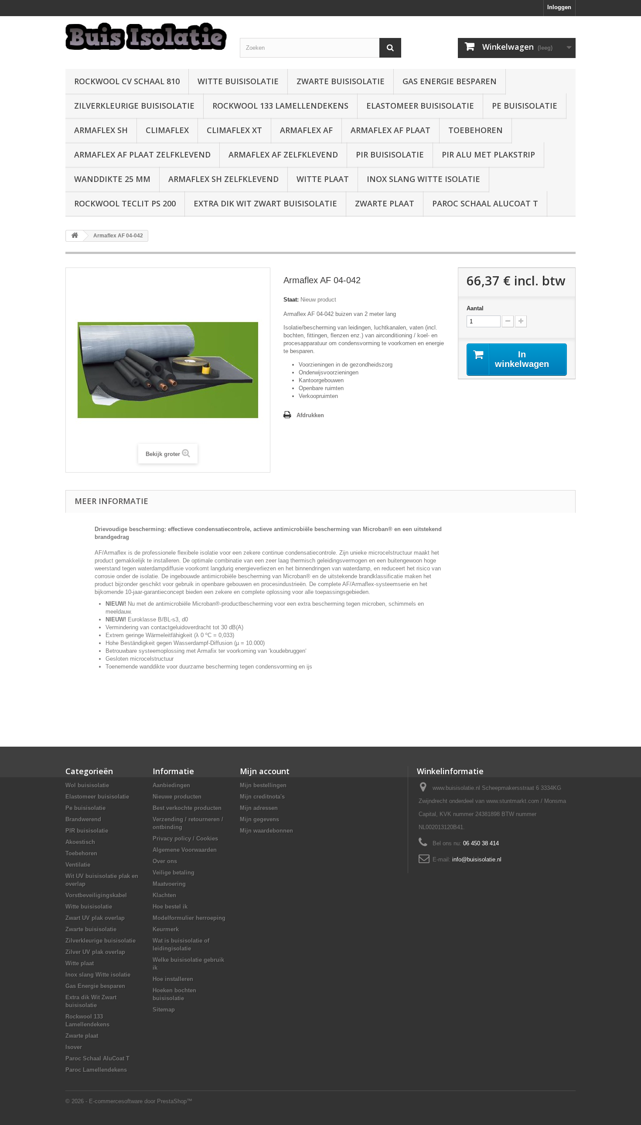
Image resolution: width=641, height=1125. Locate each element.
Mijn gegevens (259, 819)
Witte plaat (323, 179)
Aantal (475, 308)
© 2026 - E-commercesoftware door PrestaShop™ (128, 1101)
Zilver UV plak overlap (95, 952)
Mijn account (265, 771)
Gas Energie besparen (449, 81)
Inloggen (559, 7)
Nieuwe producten (177, 796)
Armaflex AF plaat (390, 130)
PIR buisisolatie (390, 154)
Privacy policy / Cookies (185, 838)
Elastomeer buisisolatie (420, 105)
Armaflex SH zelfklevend (223, 179)
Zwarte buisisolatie (341, 81)
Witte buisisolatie (238, 81)
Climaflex (167, 130)
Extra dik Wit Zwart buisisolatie (265, 203)
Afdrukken (310, 415)
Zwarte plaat (384, 203)
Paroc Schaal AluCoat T (485, 203)
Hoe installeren (173, 979)
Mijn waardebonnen (266, 830)
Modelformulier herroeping (189, 918)
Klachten (164, 895)
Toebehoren (475, 130)
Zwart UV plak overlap (95, 918)
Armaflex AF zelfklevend (283, 154)
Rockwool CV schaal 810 (127, 81)
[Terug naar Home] (74, 235)
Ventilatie (77, 864)
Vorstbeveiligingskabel (96, 895)
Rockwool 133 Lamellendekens (280, 105)
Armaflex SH (101, 130)
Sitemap (164, 1009)
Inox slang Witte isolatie (423, 179)
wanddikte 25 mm (112, 179)
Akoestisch (80, 842)
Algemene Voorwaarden (185, 850)
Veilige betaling (173, 872)
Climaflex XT (234, 130)
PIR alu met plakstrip (488, 154)
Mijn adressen (259, 808)
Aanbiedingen (171, 785)
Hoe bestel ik (170, 906)
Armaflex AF (306, 130)
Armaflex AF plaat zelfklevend (142, 154)
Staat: (291, 299)
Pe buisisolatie (524, 105)
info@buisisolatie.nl (476, 859)
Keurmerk (166, 929)
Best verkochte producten (187, 808)
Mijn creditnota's (262, 796)
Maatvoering (169, 884)
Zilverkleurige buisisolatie (134, 105)
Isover (73, 1047)
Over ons (165, 861)
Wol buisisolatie (87, 785)
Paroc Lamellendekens (96, 1070)
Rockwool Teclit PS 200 (125, 203)
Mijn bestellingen (263, 785)
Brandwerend (83, 819)
